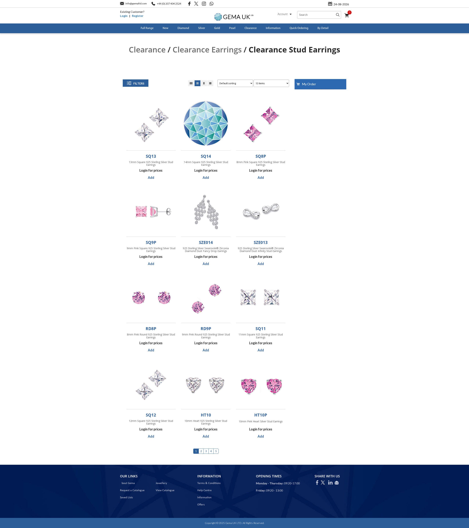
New (165, 28)
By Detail (322, 28)
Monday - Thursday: (269, 483)
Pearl (232, 28)
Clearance (251, 28)
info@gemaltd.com (136, 3)
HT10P (260, 415)
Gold (217, 28)
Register (137, 15)
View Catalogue (165, 490)
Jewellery (161, 483)
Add (151, 178)
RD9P (206, 328)
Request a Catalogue (132, 490)
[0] (348, 17)
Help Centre (204, 490)
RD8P (151, 328)
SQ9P (151, 242)
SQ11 (261, 328)
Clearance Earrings (207, 49)
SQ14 (206, 156)
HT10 (206, 415)
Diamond (183, 28)
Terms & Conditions (209, 483)
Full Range (147, 28)
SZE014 (206, 242)
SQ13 (151, 156)
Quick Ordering (299, 28)
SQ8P (261, 156)
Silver (201, 28)
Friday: (260, 490)
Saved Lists (126, 497)
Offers (201, 504)
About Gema (127, 483)
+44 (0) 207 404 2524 (169, 3)
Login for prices (151, 170)
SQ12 (151, 415)
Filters (138, 83)
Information (273, 28)
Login (124, 15)
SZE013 (261, 242)
